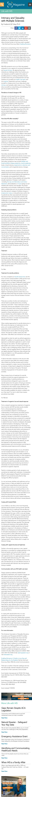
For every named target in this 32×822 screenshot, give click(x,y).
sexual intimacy (8, 70)
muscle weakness (26, 163)
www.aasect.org (8, 654)
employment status (6, 193)
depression (4, 184)
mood (19, 184)
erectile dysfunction (20, 277)
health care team (21, 79)
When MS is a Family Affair (13, 762)
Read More (4, 718)
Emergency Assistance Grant (14, 736)
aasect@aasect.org (23, 653)
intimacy (3, 85)
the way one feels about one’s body (17, 182)
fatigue (13, 163)
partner (6, 81)
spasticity (17, 163)
